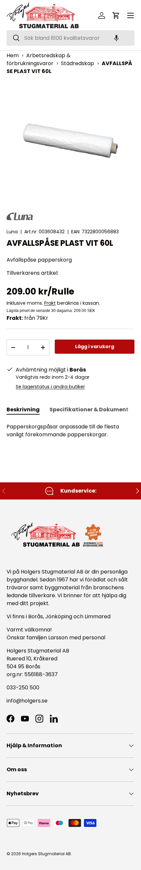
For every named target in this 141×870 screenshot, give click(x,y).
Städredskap (77, 63)
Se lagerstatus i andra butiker (50, 386)
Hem (13, 55)
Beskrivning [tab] (23, 409)
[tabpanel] (70, 431)
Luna (12, 231)
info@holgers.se (27, 700)
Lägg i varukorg (94, 346)
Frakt (50, 303)
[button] (116, 38)
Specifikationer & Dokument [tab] (89, 409)
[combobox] (70, 38)
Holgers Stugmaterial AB (46, 854)
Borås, (36, 616)
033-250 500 (23, 687)
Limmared (98, 616)
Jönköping (59, 616)
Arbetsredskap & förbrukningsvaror (38, 59)
